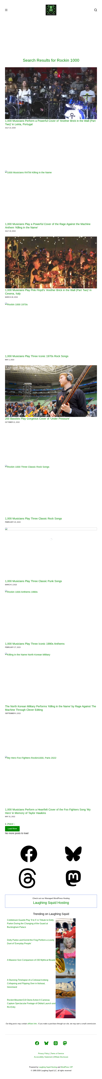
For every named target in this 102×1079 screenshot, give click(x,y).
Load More (12, 828)
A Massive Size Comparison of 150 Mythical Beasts (31, 960)
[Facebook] (29, 863)
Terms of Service (57, 1053)
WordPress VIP (67, 1067)
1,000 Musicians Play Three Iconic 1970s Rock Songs (36, 356)
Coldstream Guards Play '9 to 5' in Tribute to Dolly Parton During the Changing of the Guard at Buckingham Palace (30, 923)
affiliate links (32, 1024)
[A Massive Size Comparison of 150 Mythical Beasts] (66, 968)
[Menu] (6, 10)
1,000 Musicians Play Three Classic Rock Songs (33, 518)
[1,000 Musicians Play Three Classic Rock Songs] (51, 491)
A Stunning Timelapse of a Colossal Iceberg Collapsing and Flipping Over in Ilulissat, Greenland (27, 983)
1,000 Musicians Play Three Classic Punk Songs (33, 581)
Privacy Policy (43, 1053)
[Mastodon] (73, 887)
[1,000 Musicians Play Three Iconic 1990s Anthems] (51, 616)
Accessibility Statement (43, 1057)
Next (11, 824)
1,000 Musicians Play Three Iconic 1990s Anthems (35, 643)
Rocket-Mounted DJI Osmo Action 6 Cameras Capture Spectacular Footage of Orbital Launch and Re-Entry (31, 1003)
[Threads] (29, 887)
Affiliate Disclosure (61, 1057)
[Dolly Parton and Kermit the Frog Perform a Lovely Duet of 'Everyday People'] (66, 948)
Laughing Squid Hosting (51, 903)
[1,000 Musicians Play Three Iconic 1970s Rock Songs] (51, 328)
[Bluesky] (73, 863)
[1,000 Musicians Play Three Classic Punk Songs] (51, 553)
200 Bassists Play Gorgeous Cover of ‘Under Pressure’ (37, 418)
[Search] (95, 10)
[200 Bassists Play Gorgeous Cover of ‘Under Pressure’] (51, 391)
